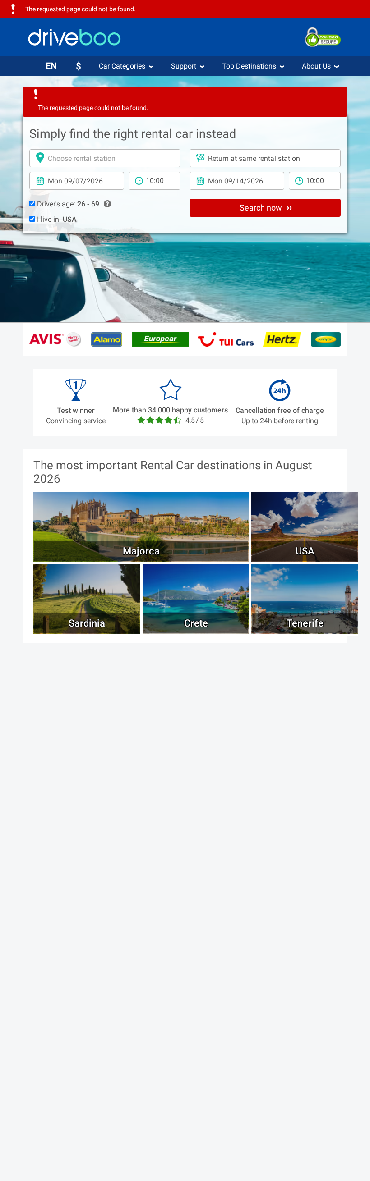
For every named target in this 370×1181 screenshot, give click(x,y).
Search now (262, 207)
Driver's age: (67, 204)
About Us (316, 66)
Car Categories (122, 66)
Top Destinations (249, 66)
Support (183, 66)
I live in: (56, 219)
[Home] (74, 37)
